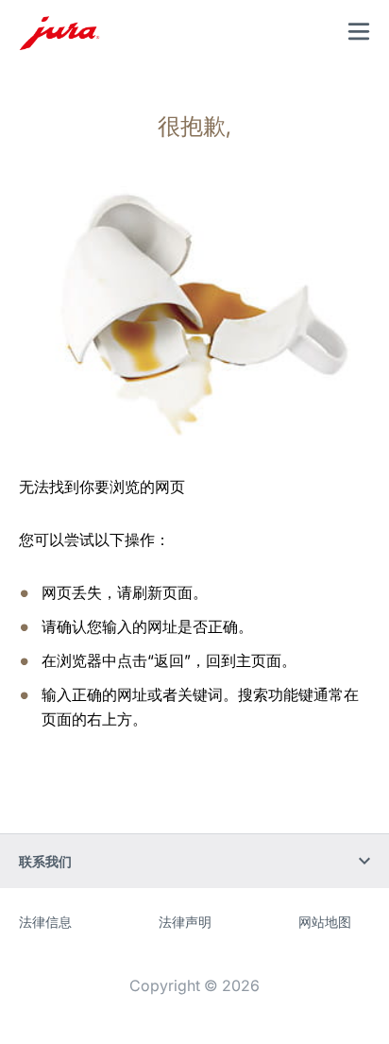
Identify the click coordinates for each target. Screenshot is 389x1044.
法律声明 (185, 922)
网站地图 (324, 922)
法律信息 (45, 922)
